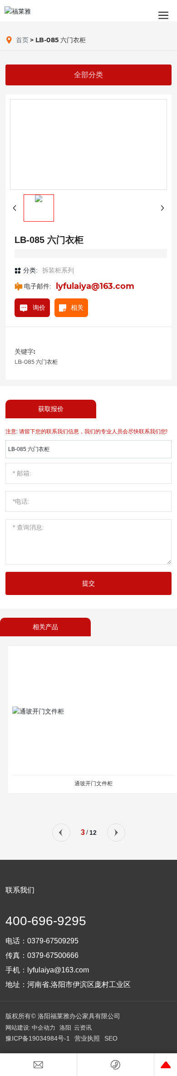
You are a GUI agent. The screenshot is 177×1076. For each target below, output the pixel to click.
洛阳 (65, 1027)
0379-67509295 (53, 941)
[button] (61, 832)
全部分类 (88, 75)
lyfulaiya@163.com (95, 286)
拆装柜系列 (58, 270)
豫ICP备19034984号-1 (37, 1038)
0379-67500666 (53, 955)
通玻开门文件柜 (88, 783)
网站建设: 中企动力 (30, 1027)
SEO (111, 1038)
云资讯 (83, 1027)
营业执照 (87, 1038)
